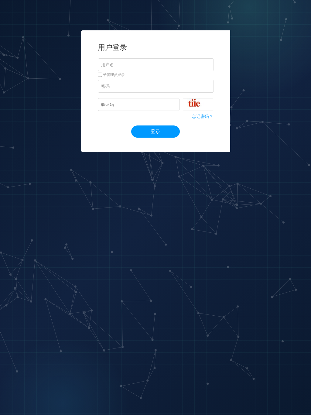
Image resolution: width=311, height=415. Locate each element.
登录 (155, 131)
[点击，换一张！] (198, 104)
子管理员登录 (113, 75)
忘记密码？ (202, 116)
